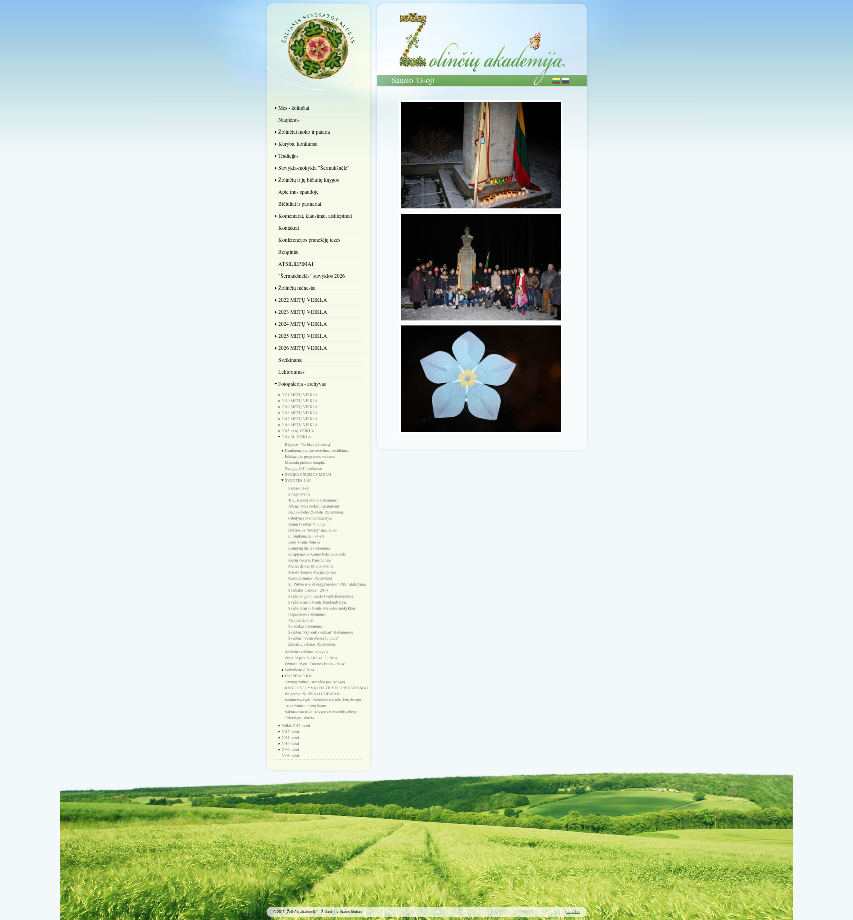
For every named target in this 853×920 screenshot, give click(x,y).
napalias (573, 912)
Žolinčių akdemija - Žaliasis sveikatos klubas (318, 45)
